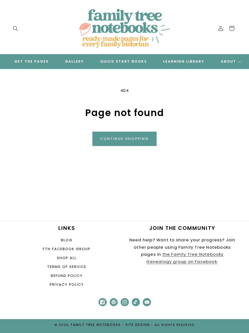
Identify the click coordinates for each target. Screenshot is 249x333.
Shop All (67, 257)
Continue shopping (124, 138)
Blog (66, 240)
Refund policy (67, 275)
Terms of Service (66, 266)
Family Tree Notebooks (96, 325)
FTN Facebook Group (66, 248)
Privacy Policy (67, 284)
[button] (15, 28)
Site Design (137, 325)
